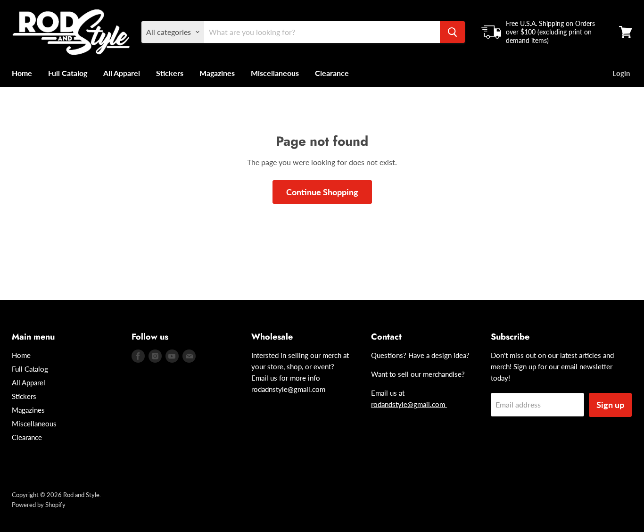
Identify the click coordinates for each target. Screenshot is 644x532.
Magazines (217, 72)
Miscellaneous (275, 72)
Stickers (169, 72)
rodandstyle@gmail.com (409, 404)
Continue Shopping (322, 192)
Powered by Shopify (39, 504)
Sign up (610, 404)
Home (22, 72)
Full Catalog (67, 72)
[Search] (452, 32)
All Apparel (121, 72)
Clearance (332, 72)
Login (621, 73)
